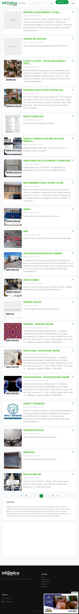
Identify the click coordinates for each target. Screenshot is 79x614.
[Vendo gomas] (39, 287)
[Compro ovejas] (39, 310)
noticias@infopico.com (9, 601)
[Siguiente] (53, 496)
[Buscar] (51, 3)
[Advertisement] (39, 539)
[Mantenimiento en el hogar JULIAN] (39, 193)
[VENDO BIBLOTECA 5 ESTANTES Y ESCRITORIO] (39, 168)
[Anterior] (26, 496)
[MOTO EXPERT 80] (39, 482)
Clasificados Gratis (45, 579)
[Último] (57, 496)
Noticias (43, 577)
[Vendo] (39, 217)
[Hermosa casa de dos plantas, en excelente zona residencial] (39, 100)
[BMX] (39, 239)
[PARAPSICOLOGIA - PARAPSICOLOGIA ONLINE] (39, 387)
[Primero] (22, 496)
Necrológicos (44, 584)
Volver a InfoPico (22, 3)
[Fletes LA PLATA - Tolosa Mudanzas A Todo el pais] (39, 72)
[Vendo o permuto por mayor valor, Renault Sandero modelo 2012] (39, 146)
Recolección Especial (45, 581)
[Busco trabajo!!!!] (39, 124)
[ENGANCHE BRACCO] (39, 438)
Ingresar (73, 3)
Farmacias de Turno (45, 586)
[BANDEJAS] (39, 460)
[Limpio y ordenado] (39, 413)
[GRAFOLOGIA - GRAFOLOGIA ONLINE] (39, 360)
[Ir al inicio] (9, 3)
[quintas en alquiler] (39, 46)
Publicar (61, 2)
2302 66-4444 (8, 598)
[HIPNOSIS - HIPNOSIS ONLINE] (39, 334)
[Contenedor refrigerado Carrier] (39, 263)
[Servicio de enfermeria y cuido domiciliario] (39, 22)
